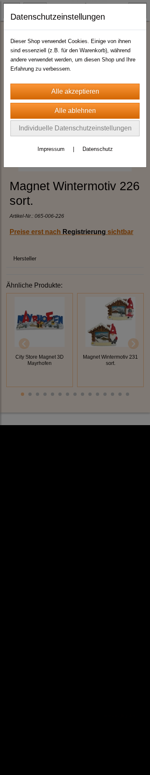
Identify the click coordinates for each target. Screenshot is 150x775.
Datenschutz (97, 149)
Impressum (51, 149)
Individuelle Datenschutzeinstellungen (75, 128)
